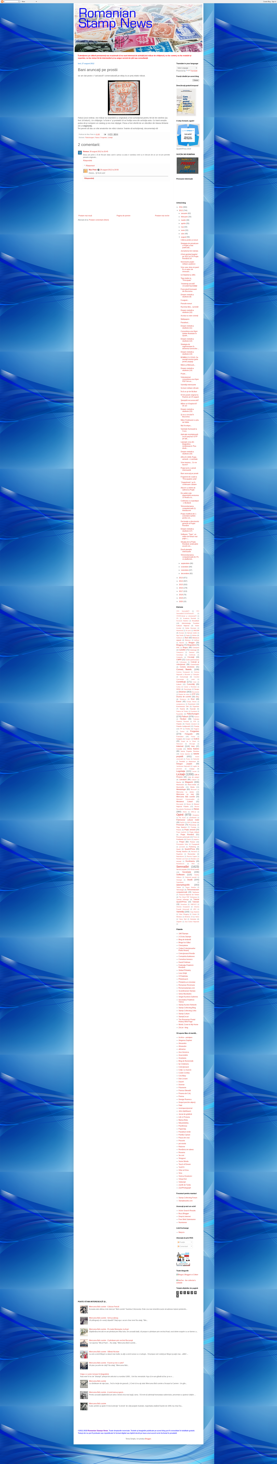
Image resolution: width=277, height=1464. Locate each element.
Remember (191, 854)
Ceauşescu (179, 652)
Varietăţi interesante (188, 385)
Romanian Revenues (187, 985)
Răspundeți (87, 160)
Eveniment (191, 704)
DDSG (178, 689)
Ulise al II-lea (184, 1170)
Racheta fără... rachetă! (189, 307)
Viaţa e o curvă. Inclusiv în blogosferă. (94, 1374)
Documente (195, 692)
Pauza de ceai (184, 1138)
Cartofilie (182, 650)
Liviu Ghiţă (183, 973)
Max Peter (93, 170)
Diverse (182, 692)
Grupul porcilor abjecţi (187, 1102)
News (196, 809)
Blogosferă (191, 645)
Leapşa (191, 769)
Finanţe (196, 726)
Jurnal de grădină (185, 1114)
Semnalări (182, 866)
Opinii (180, 814)
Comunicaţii (184, 677)
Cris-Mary (182, 1076)
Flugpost (196, 729)
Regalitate (179, 854)
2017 (181, 591)
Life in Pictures (184, 1117)
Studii (189, 880)
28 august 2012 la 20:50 (109, 170)
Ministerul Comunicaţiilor (185, 799)
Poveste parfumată (182, 837)
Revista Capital (192, 856)
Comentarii (183, 1246)
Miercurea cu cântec (185, 792)
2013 (181, 578)
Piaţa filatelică (181, 827)
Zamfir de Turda (185, 1185)
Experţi (182, 709)
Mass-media (192, 784)
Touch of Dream (185, 1164)
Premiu (189, 839)
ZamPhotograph (185, 1188)
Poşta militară (194, 832)
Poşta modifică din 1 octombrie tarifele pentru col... (188, 516)
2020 (181, 601)
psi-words (182, 1143)
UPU (194, 909)
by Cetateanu (184, 1064)
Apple (188, 635)
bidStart (196, 640)
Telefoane (195, 892)
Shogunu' (182, 1158)
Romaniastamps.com (187, 988)
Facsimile (179, 714)
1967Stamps (183, 934)
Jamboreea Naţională (183, 766)
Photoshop (192, 825)
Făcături (183, 719)
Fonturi (182, 731)
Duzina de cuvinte (183, 697)
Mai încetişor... (186, 426)
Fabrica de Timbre (182, 711)
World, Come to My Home (188, 1024)
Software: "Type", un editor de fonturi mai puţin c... (189, 536)
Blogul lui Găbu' (185, 942)
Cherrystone (183, 945)
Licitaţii (110, 137)
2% (177, 618)
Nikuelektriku (184, 1123)
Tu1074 (181, 1167)
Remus (86, 151)
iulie (183, 234)
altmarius (182, 1049)
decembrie (185, 573)
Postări (182, 1242)
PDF (188, 822)
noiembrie (185, 570)
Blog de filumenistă (186, 1061)
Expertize (196, 706)
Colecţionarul (184, 1067)
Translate (193, 71)
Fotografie (189, 734)
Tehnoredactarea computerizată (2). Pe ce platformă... (190, 557)
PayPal (182, 822)
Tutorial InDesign (182, 899)
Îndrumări (196, 759)
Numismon (183, 1222)
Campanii (196, 647)
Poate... (184, 374)
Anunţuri (181, 633)
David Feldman (184, 962)
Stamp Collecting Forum (188, 1198)
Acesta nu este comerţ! (189, 316)
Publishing (192, 847)
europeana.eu (180, 704)
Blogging (179, 645)
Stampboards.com (185, 1201)
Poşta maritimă (181, 832)
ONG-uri (193, 812)
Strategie (179, 880)
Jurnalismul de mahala (189, 251)
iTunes (188, 759)
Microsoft (194, 789)
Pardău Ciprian (184, 1135)
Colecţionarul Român (187, 953)
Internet (179, 746)
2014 (181, 581)
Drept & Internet (185, 1216)
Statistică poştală (191, 877)
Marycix (181, 1232)
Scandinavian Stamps (187, 991)
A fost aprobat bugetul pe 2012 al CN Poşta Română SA (189, 256)
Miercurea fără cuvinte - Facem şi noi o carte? (106, 1363)
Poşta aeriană (189, 830)
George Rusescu (185, 1099)
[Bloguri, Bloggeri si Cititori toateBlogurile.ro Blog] (187, 1275)
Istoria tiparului (185, 754)
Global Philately (185, 970)
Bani (186, 638)
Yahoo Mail (182, 919)
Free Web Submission (187, 1219)
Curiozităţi (191, 684)
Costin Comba (184, 1073)
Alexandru (182, 1043)
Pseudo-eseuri (186, 303)
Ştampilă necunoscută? (190, 400)
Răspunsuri (90, 166)
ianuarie (184, 213)
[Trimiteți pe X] (113, 134)
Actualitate (195, 621)
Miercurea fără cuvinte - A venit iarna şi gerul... (106, 1392)
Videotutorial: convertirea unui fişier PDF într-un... (190, 379)
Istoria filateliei (193, 749)
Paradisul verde (185, 1132)
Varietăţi (180, 912)
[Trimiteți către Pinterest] (117, 134)
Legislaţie (180, 771)
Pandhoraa (183, 1126)
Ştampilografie (183, 885)
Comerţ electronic (187, 667)
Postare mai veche (162, 216)
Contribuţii (181, 682)
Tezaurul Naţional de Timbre (189, 894)
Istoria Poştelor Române (190, 751)
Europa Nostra (191, 701)
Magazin (189, 782)
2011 (181, 207)
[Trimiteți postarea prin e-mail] (104, 134)
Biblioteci (188, 640)
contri (193, 679)
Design (196, 689)
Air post (188, 630)
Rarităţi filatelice (182, 851)
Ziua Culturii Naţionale (192, 921)
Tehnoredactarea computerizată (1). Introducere (188, 508)
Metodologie (181, 789)
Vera (180, 1173)
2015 (181, 584)
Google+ (188, 739)
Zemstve (193, 919)
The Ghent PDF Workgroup (188, 897)
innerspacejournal (185, 1108)
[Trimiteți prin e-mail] (109, 134)
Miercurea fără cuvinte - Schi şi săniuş (103, 1318)
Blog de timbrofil (185, 939)
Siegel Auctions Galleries (188, 997)
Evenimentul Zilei (182, 706)
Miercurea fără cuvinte (185, 797)
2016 (181, 588)
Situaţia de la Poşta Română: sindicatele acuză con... (189, 544)
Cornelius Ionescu (185, 959)
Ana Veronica (184, 1052)
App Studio (179, 635)
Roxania (182, 1152)
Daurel (181, 1082)
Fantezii (196, 717)
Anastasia (182, 1058)
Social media (194, 869)
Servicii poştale (181, 869)
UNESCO (193, 904)
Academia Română (189, 618)
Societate (186, 872)
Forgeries (103, 137)
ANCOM (196, 630)
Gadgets (179, 739)
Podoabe (193, 827)
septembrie (185, 563)
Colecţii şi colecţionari (186, 616)
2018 (181, 595)
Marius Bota (183, 1120)
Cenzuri (191, 652)
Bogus (185, 647)
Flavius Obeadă (185, 1090)
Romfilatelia (190, 861)
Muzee (189, 804)
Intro (193, 746)
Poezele (182, 1141)
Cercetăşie (179, 655)
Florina (181, 1096)
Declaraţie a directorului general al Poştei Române (190, 523)
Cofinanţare (183, 662)
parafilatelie (192, 817)
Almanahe (182, 1046)
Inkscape (192, 744)
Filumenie (182, 1087)
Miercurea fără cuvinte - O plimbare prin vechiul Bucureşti (111, 1340)
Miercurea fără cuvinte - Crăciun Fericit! (104, 1307)
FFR (194, 721)
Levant (194, 771)
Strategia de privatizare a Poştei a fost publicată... (189, 245)
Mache (178, 782)
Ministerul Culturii (184, 801)
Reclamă (194, 851)
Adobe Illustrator (190, 628)
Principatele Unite (182, 844)
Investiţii (179, 749)
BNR (177, 647)
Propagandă (195, 844)
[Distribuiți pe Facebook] (115, 134)
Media (192, 787)
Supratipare (180, 882)
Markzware (180, 784)
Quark (178, 849)
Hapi (180, 1105)
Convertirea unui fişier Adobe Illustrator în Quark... (189, 333)
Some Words (183, 1161)
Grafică (196, 739)
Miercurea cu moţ (185, 794)
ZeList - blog (183, 1027)
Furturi (193, 736)
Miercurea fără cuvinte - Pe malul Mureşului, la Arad (109, 1329)
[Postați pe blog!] (111, 134)
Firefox (187, 729)
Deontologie (187, 689)
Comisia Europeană (183, 672)
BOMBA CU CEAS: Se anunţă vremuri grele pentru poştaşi (189, 359)
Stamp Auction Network (187, 1005)
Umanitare (183, 904)
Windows (179, 917)
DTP (194, 694)
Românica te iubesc (186, 1149)
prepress (196, 839)
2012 (181, 210)
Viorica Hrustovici (185, 1176)
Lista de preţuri (193, 777)
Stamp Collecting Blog (187, 1008)
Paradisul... (185, 322)
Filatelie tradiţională (183, 726)
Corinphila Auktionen (187, 956)
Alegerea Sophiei (185, 1040)
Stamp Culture (184, 1014)
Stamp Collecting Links (187, 1011)
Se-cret (181, 1155)
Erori (193, 699)
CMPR (179, 660)
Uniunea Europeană (183, 907)
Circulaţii (191, 657)
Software (180, 874)
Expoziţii (193, 709)
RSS (193, 864)
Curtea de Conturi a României (186, 687)
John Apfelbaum (185, 1111)
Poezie (178, 830)
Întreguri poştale (184, 764)
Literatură (183, 779)
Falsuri (97, 137)
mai (182, 227)
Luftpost (193, 779)
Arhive (194, 635)
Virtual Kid (183, 1179)
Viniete (194, 914)
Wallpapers (185, 319)
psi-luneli (182, 847)
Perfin (195, 822)
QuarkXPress (190, 849)
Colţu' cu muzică (185, 1070)
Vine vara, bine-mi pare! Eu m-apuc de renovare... (190, 269)
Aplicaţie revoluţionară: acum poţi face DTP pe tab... (189, 436)
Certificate (192, 655)
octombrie (185, 567)
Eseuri (178, 701)
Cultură (178, 684)
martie (183, 220)
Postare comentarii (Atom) (99, 220)
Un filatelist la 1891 (188, 275)
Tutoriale (195, 902)
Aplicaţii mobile (192, 633)
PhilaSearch (183, 979)
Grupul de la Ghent (188, 741)
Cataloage (193, 650)
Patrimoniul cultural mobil (187, 820)
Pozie (195, 837)
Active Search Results (187, 1211)
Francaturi (179, 736)
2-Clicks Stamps (185, 937)
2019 (181, 598)
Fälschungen (89, 137)
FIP (181, 729)
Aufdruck (179, 638)
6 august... (185, 300)
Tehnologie (180, 890)
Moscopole (179, 804)
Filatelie (179, 724)
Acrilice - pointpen (185, 1037)
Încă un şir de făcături (189, 391)
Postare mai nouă (85, 216)
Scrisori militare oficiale (190, 388)
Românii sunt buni (182, 859)
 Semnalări (182, 611)
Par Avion (182, 817)
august (184, 237)
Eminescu (183, 699)
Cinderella (179, 657)
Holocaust (179, 744)
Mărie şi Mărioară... (188, 365)
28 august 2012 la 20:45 (99, 151)
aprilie (183, 223)
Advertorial (179, 630)
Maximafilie (180, 787)
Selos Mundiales (185, 994)
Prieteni (192, 842)
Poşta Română (187, 834)
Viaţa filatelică (194, 912)
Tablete (178, 887)
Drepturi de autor (184, 694)
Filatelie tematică (191, 724)
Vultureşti (182, 1182)
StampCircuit (183, 1017)
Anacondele (183, 1055)
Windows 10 (188, 917)
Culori (194, 682)
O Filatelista (183, 976)
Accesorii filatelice (182, 621)
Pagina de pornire (123, 216)
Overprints (196, 815)
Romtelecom (180, 864)
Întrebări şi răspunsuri (187, 761)
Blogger (192, 643)
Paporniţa (182, 1129)
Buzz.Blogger (184, 1213)
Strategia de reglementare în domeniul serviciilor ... (190, 346)
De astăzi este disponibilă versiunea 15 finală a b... (190, 495)
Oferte (185, 812)
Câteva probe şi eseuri (189, 240)
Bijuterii (181, 643)
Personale (180, 825)
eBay (197, 697)
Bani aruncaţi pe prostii (189, 473)
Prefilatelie (180, 839)
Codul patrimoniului (192, 660)
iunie (183, 230)
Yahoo (197, 917)
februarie (184, 217)
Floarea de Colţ (184, 1093)
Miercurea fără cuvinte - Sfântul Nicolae (104, 1352)
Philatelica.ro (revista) (187, 982)
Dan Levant (183, 1079)
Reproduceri (180, 856)
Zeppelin (179, 921)
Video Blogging (184, 914)
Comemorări (195, 664)
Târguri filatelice (190, 887)
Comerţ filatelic (184, 669)
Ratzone (182, 1147)
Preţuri (181, 842)
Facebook (194, 711)
